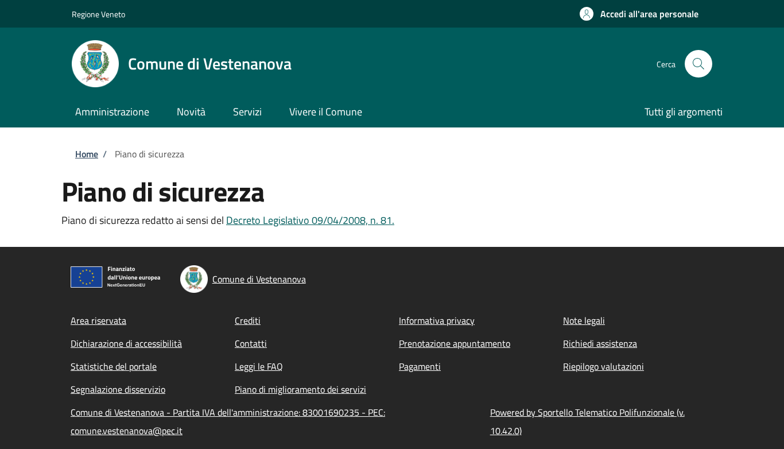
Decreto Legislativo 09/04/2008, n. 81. (310, 220)
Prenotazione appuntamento (454, 343)
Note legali (584, 320)
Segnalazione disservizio (118, 389)
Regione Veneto (98, 14)
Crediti (248, 320)
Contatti (251, 343)
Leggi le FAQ (259, 366)
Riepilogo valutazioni (603, 366)
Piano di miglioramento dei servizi (300, 389)
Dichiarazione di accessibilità (126, 343)
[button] (639, 14)
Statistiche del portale (114, 366)
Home (86, 154)
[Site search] (698, 64)
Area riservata (98, 320)
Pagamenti (420, 366)
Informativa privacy (437, 320)
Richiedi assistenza (600, 343)
